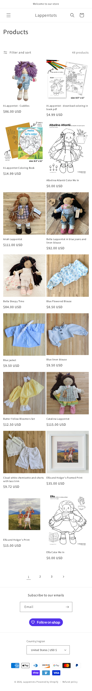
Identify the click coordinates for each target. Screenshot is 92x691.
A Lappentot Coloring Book (19, 167)
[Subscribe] (67, 607)
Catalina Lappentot (58, 418)
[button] (8, 15)
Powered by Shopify (47, 681)
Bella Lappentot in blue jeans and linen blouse (66, 240)
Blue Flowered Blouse (59, 301)
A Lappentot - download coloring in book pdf (67, 107)
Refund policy (70, 681)
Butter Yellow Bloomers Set (19, 418)
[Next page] (63, 576)
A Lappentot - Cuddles (16, 105)
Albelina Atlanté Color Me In (62, 180)
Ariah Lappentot (12, 239)
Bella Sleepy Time (13, 301)
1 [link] (29, 577)
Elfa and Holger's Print (16, 539)
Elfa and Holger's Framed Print (64, 477)
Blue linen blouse (56, 359)
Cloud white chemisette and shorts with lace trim (23, 479)
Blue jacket (9, 360)
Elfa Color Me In (55, 552)
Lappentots (29, 681)
